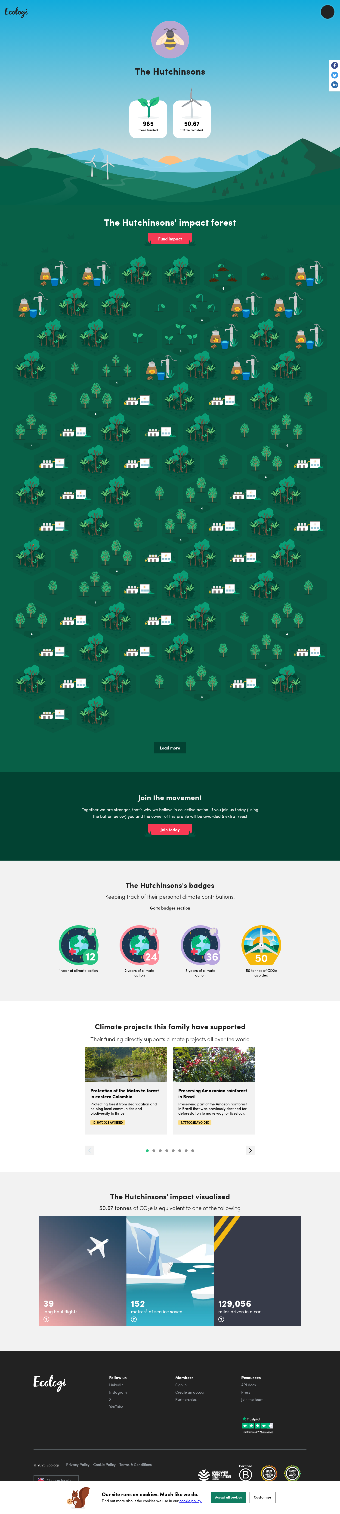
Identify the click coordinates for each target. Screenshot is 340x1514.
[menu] (327, 12)
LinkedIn (116, 1385)
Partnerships (186, 1399)
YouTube (116, 1407)
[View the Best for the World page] (269, 1475)
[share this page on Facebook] (334, 66)
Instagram (118, 1392)
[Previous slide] (89, 1150)
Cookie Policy (104, 1464)
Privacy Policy (78, 1464)
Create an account (191, 1392)
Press (245, 1392)
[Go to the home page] (16, 13)
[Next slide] (250, 1150)
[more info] (46, 1319)
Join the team (252, 1399)
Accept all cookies (228, 1497)
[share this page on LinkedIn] (334, 85)
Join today (170, 830)
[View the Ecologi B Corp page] (245, 1475)
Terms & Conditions (135, 1464)
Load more (170, 748)
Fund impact (170, 239)
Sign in (181, 1385)
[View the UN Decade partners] (215, 1475)
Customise (262, 1497)
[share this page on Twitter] (334, 75)
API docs (248, 1385)
